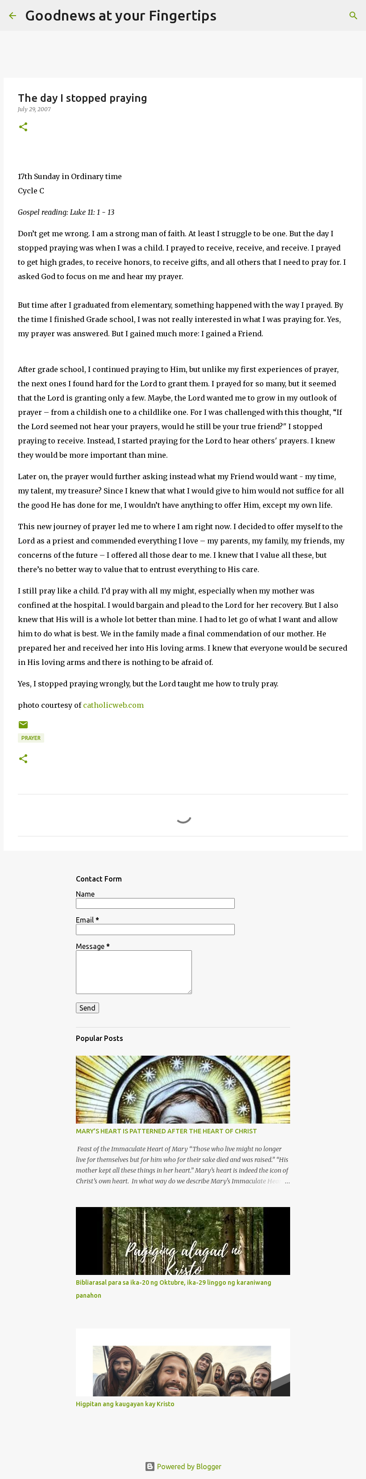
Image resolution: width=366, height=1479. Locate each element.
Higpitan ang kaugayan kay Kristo (125, 1404)
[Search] (229, 15)
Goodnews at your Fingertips (120, 15)
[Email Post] (23, 728)
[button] (23, 127)
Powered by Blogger (188, 1466)
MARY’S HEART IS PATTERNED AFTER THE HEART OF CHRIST (166, 1131)
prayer (31, 738)
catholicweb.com (113, 705)
